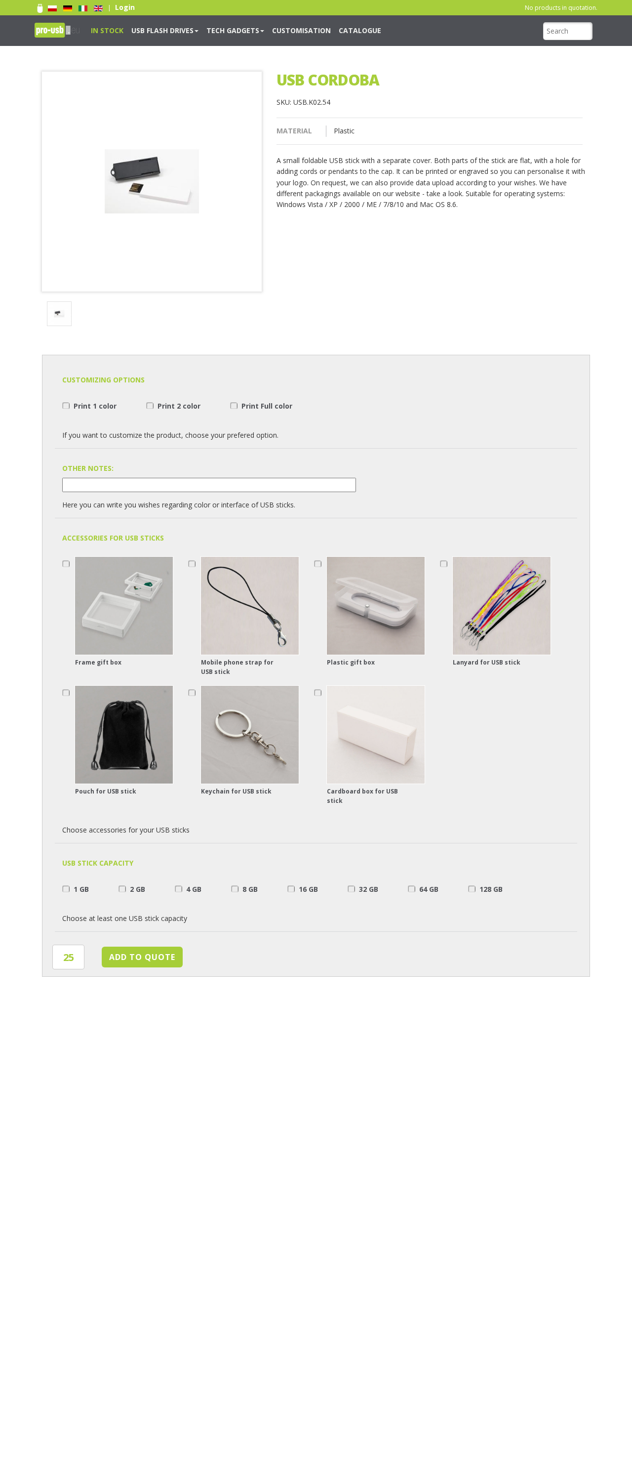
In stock (103, 30)
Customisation (268, 30)
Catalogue (317, 30)
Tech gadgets (210, 30)
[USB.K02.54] (61, 315)
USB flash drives (150, 30)
